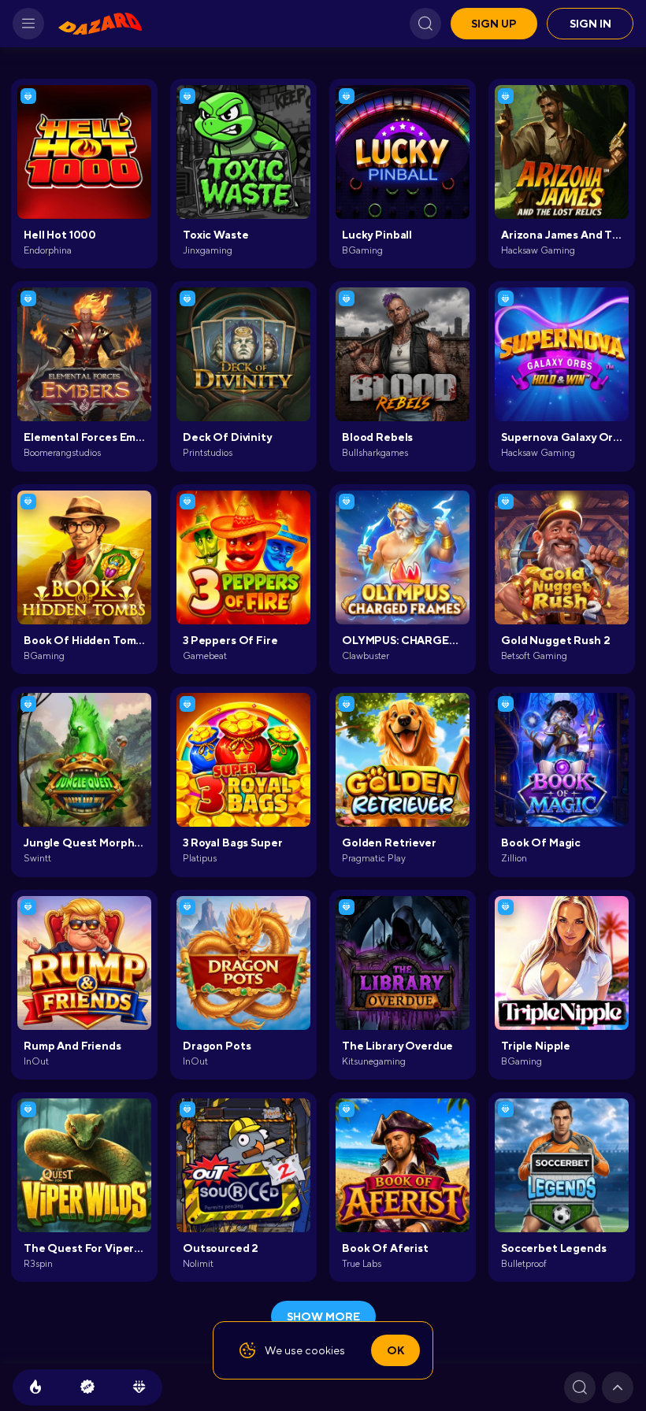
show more (323, 1316)
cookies (325, 1350)
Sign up (494, 23)
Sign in (590, 23)
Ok (395, 1350)
